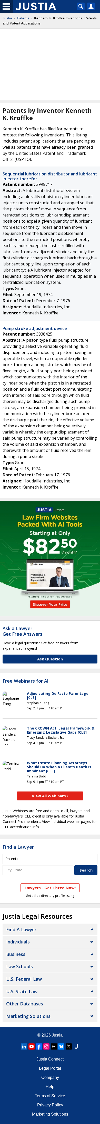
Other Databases (24, 1004)
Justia (7, 18)
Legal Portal (50, 1068)
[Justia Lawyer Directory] (76, 1046)
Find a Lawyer (18, 847)
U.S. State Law (21, 991)
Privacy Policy (50, 1105)
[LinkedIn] (24, 1046)
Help (50, 1086)
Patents (23, 18)
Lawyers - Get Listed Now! (50, 887)
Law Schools (19, 966)
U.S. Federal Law (24, 979)
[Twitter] (69, 1046)
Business (15, 954)
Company (50, 1077)
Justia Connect (50, 1059)
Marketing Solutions (28, 1016)
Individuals (18, 942)
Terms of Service (50, 1096)
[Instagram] (46, 1046)
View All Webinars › (50, 795)
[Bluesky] (61, 1046)
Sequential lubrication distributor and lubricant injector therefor (50, 176)
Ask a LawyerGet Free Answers (22, 631)
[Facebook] (39, 1046)
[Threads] (54, 1046)
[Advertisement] (50, 64)
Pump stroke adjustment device (35, 328)
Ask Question (50, 658)
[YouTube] (31, 1046)
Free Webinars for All (26, 681)
